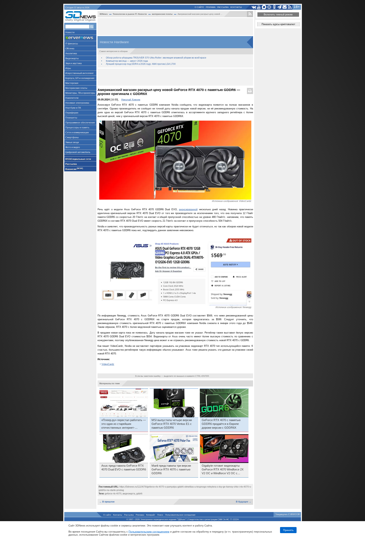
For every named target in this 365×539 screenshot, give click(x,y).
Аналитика (71, 53)
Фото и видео (72, 147)
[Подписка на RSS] (289, 7)
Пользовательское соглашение (180, 515)
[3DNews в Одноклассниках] (274, 7)
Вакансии (74, 169)
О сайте (199, 7)
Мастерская (71, 83)
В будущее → (243, 501)
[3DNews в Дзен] (269, 7)
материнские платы (162, 14)
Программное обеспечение (80, 122)
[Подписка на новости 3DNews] (284, 7)
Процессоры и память (77, 127)
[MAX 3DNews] (264, 7)
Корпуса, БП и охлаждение (79, 78)
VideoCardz (108, 364)
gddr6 (139, 493)
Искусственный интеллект (79, 73)
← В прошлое (107, 501)
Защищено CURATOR (287, 514)
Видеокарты (72, 58)
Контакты (236, 7)
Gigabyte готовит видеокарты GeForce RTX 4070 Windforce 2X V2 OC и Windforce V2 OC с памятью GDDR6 (223, 469)
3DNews (103, 14)
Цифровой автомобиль (77, 152)
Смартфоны (72, 137)
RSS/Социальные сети (78, 159)
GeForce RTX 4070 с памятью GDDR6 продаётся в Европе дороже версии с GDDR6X (221, 424)
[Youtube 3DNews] (259, 7)
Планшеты (71, 117)
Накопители (72, 98)
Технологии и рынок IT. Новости (130, 14)
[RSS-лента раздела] (250, 14)
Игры (68, 68)
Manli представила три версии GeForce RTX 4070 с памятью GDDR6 (171, 469)
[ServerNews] (80, 38)
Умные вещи (72, 142)
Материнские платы (76, 88)
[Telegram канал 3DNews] (279, 7)
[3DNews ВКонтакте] (253, 7)
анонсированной (188, 209)
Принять (288, 530)
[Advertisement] (175, 26)
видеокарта (129, 493)
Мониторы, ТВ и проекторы (80, 93)
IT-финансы (71, 43)
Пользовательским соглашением (149, 531)
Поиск (160, 515)
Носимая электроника (77, 103)
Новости (70, 32)
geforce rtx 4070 (113, 493)
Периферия (71, 112)
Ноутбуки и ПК (73, 108)
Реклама (210, 7)
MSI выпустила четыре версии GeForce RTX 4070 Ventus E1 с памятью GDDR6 (172, 424)
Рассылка (223, 7)
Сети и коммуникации (77, 132)
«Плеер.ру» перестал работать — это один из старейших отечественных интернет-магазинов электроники (123, 424)
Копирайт (150, 515)
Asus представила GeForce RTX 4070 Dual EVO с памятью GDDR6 (123, 467)
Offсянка (69, 48)
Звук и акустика (73, 63)
